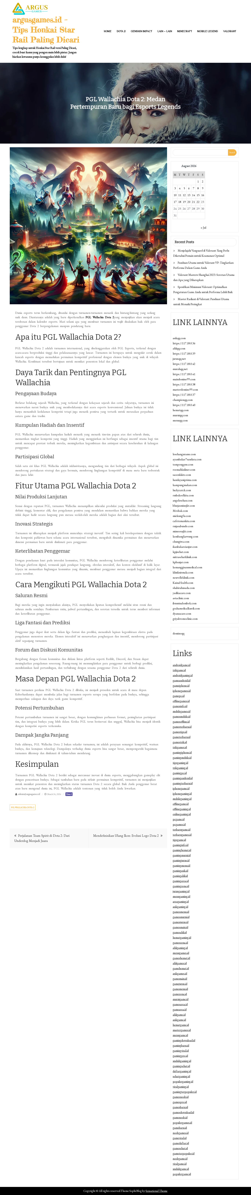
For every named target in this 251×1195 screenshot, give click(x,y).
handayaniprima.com (185, 480)
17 (175, 202)
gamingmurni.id (182, 855)
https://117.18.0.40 (184, 405)
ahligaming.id (180, 948)
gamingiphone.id (182, 752)
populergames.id (182, 1122)
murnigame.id (180, 999)
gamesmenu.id (181, 912)
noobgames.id (181, 1133)
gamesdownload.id (183, 1112)
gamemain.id (180, 979)
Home (107, 31)
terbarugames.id (182, 835)
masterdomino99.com (185, 389)
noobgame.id (180, 1158)
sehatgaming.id (181, 1076)
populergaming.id (183, 1081)
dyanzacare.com (182, 613)
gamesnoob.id (181, 1097)
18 (179, 202)
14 (193, 195)
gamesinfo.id (180, 706)
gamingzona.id (181, 886)
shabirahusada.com (184, 588)
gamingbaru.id (181, 1045)
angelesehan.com (182, 500)
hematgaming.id (182, 937)
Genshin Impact (141, 31)
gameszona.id (180, 943)
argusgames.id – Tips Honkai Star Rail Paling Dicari (45, 29)
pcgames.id (179, 824)
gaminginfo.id (180, 845)
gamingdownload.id (184, 1040)
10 (175, 195)
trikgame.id (179, 670)
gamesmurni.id (181, 917)
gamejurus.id (180, 984)
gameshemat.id (181, 958)
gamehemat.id (181, 968)
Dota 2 (121, 31)
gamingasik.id (180, 871)
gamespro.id (180, 1102)
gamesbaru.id (180, 1107)
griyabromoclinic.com (185, 619)
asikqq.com (179, 338)
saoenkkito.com (182, 475)
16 (202, 195)
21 (193, 202)
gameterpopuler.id (183, 1153)
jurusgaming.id (181, 891)
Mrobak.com (180, 511)
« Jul (203, 228)
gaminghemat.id (182, 850)
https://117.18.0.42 (184, 364)
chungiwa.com (181, 542)
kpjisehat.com (181, 552)
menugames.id (181, 953)
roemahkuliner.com (184, 470)
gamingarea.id (181, 881)
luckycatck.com (182, 490)
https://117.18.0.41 (184, 374)
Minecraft (184, 31)
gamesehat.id (180, 1148)
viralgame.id (180, 1164)
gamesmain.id (180, 927)
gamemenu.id (180, 989)
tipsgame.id (179, 840)
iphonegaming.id (182, 793)
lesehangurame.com (184, 454)
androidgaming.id (183, 675)
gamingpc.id (180, 773)
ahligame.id (179, 1015)
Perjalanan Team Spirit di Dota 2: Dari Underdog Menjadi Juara (42, 838)
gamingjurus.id (181, 860)
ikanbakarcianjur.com (185, 547)
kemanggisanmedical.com (187, 567)
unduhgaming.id (182, 1061)
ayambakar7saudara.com (187, 459)
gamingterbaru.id (183, 783)
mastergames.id (182, 1030)
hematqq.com (181, 410)
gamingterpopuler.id (185, 1092)
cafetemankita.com (184, 521)
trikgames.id (180, 747)
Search (232, 152)
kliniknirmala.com (183, 572)
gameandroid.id (181, 680)
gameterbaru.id (181, 737)
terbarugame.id (181, 829)
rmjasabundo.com (183, 526)
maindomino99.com (184, 379)
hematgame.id (181, 1025)
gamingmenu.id (181, 865)
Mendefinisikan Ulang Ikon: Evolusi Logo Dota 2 (126, 835)
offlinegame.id (181, 804)
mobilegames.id (181, 711)
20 (188, 202)
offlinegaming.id (182, 809)
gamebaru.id (180, 1128)
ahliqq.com (179, 348)
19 (184, 202)
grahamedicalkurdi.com (186, 608)
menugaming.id (181, 896)
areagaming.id (181, 901)
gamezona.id (180, 994)
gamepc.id (178, 696)
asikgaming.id (180, 907)
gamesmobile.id (181, 716)
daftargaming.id (182, 1071)
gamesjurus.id (180, 922)
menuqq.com (180, 420)
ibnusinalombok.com (184, 603)
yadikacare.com (182, 593)
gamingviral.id (181, 1051)
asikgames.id (180, 973)
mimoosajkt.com (182, 531)
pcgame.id (178, 819)
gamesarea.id (180, 1004)
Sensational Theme (156, 1191)
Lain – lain (164, 31)
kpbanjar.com (181, 562)
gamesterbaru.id (182, 727)
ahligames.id (180, 963)
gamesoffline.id (181, 721)
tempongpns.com (183, 464)
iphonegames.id (182, 691)
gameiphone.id (181, 685)
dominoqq (178, 633)
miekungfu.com (182, 516)
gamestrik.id (180, 742)
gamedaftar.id (181, 1143)
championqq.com (183, 400)
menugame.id (180, 1035)
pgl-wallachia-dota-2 (22, 807)
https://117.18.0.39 (184, 353)
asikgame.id (179, 1020)
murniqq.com (180, 415)
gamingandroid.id (183, 778)
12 (184, 195)
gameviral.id (180, 1138)
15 (198, 195)
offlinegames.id (181, 701)
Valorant (229, 31)
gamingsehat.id (181, 1066)
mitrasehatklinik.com (185, 557)
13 (188, 195)
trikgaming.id (180, 768)
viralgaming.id (181, 1087)
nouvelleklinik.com (183, 578)
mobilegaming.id (182, 799)
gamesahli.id (180, 932)
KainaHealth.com (183, 583)
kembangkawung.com (185, 536)
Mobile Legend (207, 31)
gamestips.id (180, 732)
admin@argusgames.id (29, 794)
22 (198, 202)
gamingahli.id (180, 876)
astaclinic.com (181, 598)
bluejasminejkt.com (184, 506)
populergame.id (182, 1174)
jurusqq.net (179, 359)
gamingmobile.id (182, 757)
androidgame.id (181, 665)
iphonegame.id (181, 788)
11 (179, 195)
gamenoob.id (180, 1117)
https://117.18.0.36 (184, 343)
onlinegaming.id (182, 814)
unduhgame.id (181, 1169)
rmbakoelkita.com (183, 495)
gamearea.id (180, 1009)
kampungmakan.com (185, 485)
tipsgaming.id (180, 763)
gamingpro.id (180, 1056)
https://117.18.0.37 (184, 395)
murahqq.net (180, 369)
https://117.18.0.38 (184, 384)
